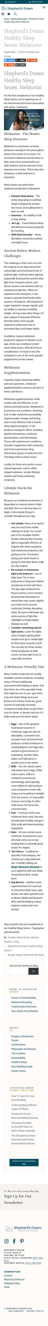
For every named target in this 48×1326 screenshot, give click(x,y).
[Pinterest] (21, 1241)
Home (6, 19)
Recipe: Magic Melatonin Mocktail (25, 954)
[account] (3, 14)
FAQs (7, 1287)
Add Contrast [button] (16, 1311)
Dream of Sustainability (23, 997)
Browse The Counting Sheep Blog (24, 1162)
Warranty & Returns (14, 1279)
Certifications (18, 1044)
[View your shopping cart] (9, 14)
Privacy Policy (35, 1311)
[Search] (33, 971)
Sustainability (18, 1057)
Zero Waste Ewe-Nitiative (24, 1011)
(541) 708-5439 (33, 1263)
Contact (8, 1275)
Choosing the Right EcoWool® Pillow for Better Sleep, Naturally (23, 1126)
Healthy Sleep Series (19, 19)
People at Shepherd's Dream (22, 1038)
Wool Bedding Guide (22, 1066)
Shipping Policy (12, 1283)
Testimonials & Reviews (23, 1006)
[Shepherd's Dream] (17, 7)
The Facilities (18, 1053)
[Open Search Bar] (15, 14)
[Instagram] (6, 1241)
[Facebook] (14, 1241)
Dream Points (18, 1071)
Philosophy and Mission (23, 1049)
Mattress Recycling (21, 1002)
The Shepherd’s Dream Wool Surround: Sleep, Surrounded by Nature (23, 1139)
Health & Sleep (19, 1062)
